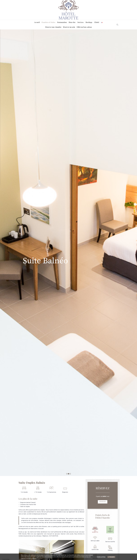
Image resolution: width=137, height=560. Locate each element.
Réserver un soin (69, 27)
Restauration (62, 22)
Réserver (102, 501)
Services (80, 22)
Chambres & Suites (48, 22)
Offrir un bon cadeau (84, 27)
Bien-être (72, 22)
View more (39, 558)
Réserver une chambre (53, 27)
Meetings (89, 22)
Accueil (37, 22)
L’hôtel (96, 22)
